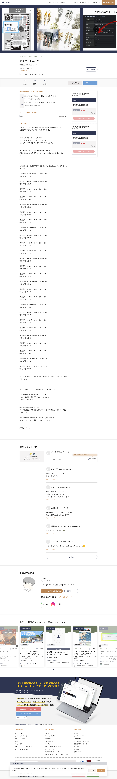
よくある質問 (18, 744)
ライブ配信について (50, 744)
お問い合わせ (77, 752)
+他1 (29, 776)
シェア (54, 479)
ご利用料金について (50, 738)
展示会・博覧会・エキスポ (36, 56)
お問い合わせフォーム (65, 597)
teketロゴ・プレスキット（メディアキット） (57, 754)
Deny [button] (92, 770)
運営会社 (76, 746)
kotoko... (44, 578)
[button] (53, 669)
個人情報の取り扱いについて (82, 741)
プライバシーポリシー (80, 736)
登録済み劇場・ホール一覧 (52, 752)
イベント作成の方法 (50, 736)
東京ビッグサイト (39, 776)
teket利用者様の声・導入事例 (53, 746)
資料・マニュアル (49, 749)
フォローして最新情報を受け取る (52, 591)
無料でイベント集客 (108, 2)
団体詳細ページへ (71, 591)
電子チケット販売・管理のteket (22, 724)
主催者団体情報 (91, 69)
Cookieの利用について (80, 738)
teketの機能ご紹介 (50, 741)
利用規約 (76, 733)
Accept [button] (101, 770)
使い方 (16, 741)
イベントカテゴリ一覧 (21, 736)
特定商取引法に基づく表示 (81, 744)
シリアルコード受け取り (21, 749)
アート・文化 (23, 56)
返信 (47, 479)
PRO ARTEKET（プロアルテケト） (24, 746)
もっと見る (72, 557)
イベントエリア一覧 (20, 738)
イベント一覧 (35, 724)
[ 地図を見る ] (25, 70)
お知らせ (76, 749)
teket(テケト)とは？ (50, 733)
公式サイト (45, 605)
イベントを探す (19, 733)
